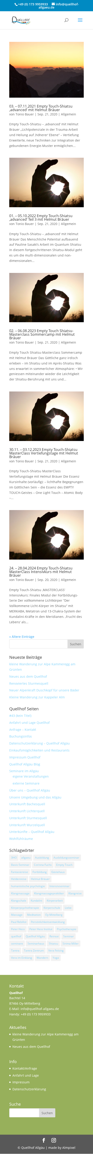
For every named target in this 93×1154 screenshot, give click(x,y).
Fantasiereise (19, 872)
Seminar (68, 936)
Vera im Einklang (21, 958)
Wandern (42, 958)
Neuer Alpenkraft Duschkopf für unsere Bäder (44, 690)
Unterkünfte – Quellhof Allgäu (31, 832)
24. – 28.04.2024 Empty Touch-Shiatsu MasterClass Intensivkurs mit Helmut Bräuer (40, 572)
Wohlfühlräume (21, 839)
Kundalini (36, 900)
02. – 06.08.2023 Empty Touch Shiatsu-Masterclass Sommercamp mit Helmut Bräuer (42, 334)
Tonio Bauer (25, 114)
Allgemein (68, 114)
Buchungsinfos (20, 736)
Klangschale (18, 900)
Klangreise (75, 893)
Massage (17, 915)
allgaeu (25, 857)
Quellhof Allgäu (35, 936)
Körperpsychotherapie (25, 908)
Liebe (68, 908)
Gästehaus (58, 872)
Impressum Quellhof (24, 757)
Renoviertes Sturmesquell (28, 683)
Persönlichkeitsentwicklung (48, 922)
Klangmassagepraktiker (49, 893)
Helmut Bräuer (40, 879)
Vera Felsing (56, 950)
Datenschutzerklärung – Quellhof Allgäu (39, 743)
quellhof (16, 936)
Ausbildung (42, 857)
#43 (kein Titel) (20, 715)
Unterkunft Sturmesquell (28, 818)
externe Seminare (26, 783)
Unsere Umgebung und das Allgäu (35, 797)
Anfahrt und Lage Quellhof (29, 722)
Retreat (54, 936)
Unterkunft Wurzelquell (27, 825)
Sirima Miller (71, 943)
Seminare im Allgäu (24, 771)
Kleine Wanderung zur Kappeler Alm (37, 697)
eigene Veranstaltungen (31, 776)
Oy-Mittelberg (54, 915)
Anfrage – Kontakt (22, 729)
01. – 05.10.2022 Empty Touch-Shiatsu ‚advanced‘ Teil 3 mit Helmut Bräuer (40, 217)
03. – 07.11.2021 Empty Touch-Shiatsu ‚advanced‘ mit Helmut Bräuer (40, 108)
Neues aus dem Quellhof (28, 676)
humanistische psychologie (28, 886)
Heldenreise (18, 879)
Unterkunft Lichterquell (27, 811)
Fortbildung (40, 872)
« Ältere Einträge (21, 636)
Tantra (15, 950)
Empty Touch (64, 865)
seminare (17, 943)
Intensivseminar (59, 886)
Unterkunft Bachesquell (27, 804)
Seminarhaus (36, 943)
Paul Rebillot (18, 922)
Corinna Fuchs (43, 865)
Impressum (21, 1082)
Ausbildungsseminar (66, 857)
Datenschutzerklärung (29, 1089)
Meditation (34, 915)
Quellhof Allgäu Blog (24, 764)
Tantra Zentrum (34, 950)
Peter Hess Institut (40, 929)
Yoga (56, 958)
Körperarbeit (55, 900)
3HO (14, 857)
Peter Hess (18, 929)
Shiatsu (53, 943)
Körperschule (52, 908)
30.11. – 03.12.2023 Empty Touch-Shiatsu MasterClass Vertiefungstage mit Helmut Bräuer (43, 453)
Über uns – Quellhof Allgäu (29, 790)
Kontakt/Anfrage (24, 1068)
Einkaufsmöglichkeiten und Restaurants (39, 750)
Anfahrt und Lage (25, 1075)
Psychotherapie (66, 929)
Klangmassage (20, 893)
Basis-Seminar (20, 865)
